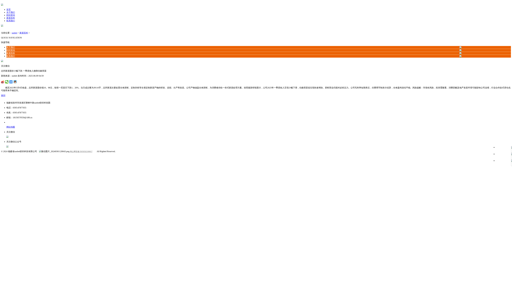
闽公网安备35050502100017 (81, 152)
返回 (3, 95)
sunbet (14, 33)
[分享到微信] (2, 81)
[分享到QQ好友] (11, 81)
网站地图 (10, 127)
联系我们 (10, 21)
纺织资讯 (10, 15)
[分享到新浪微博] (7, 81)
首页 (8, 9)
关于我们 (10, 12)
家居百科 (10, 18)
